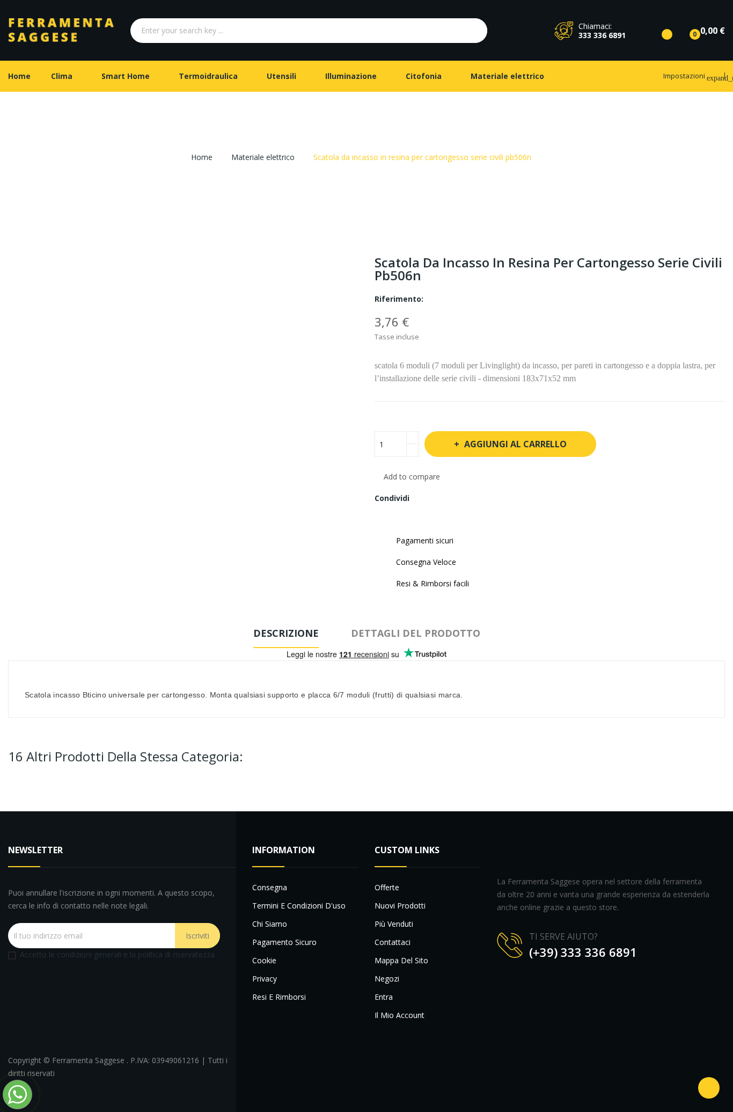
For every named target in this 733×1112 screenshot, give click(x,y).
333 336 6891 (602, 35)
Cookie (264, 960)
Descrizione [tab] (286, 633)
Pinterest (460, 498)
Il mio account (399, 1015)
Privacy (264, 978)
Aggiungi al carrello (515, 444)
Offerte (387, 887)
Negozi (387, 978)
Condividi (424, 498)
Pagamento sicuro (284, 942)
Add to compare (412, 476)
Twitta (442, 498)
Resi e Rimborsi (279, 997)
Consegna (269, 887)
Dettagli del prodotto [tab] (415, 633)
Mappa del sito (401, 960)
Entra (384, 997)
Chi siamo (269, 924)
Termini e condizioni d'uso (299, 905)
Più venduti (394, 924)
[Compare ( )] (658, 30)
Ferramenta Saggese (89, 1060)
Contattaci (393, 942)
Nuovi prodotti (400, 905)
